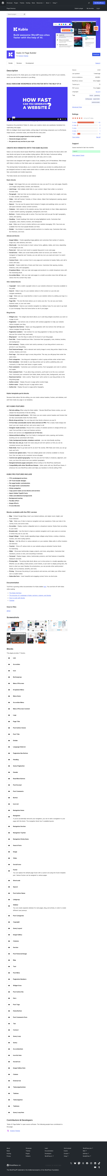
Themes (28, 1151)
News (8, 1151)
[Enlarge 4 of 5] (24, 635)
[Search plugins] (24, 14)
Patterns (28, 1156)
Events (66, 1151)
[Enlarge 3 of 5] (65, 622)
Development (30, 63)
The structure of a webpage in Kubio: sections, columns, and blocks (30, 595)
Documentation (49, 1151)
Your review (75, 137)
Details (10, 63)
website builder (96, 102)
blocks (91, 95)
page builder (96, 99)
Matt (85, 1151)
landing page (89, 99)
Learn (46, 1148)
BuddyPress (87, 1156)
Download (96, 54)
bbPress (86, 1153)
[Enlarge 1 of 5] (24, 622)
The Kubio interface (15, 593)
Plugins (28, 1153)
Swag (66, 1156)
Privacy (9, 1156)
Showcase (29, 1148)
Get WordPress (99, 3)
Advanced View (77, 107)
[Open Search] (89, 3)
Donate (66, 1153)
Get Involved (67, 1148)
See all (98, 137)
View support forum (78, 155)
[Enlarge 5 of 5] (44, 635)
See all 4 (98, 91)
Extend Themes (23, 56)
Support (97, 63)
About (8, 1148)
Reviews (19, 63)
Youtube (11, 600)
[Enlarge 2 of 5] (44, 622)
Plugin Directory (11, 8)
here (45, 586)
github (8, 611)
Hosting (9, 1153)
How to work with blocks (17, 598)
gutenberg (97, 95)
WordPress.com (88, 1148)
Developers (48, 1153)
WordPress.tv (49, 1156)
